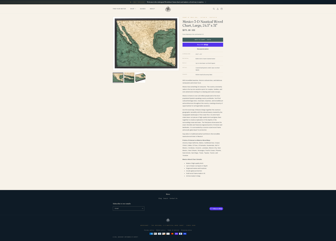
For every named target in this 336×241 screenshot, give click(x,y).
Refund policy (161, 230)
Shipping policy (186, 230)
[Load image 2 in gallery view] (129, 77)
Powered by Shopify (132, 237)
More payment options (203, 48)
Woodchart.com (122, 237)
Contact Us (173, 198)
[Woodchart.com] (168, 222)
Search (165, 198)
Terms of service (173, 230)
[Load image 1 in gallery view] (118, 77)
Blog (160, 198)
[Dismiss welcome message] (205, 2)
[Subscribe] (142, 208)
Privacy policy (149, 230)
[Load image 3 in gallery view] (140, 77)
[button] (133, 9)
